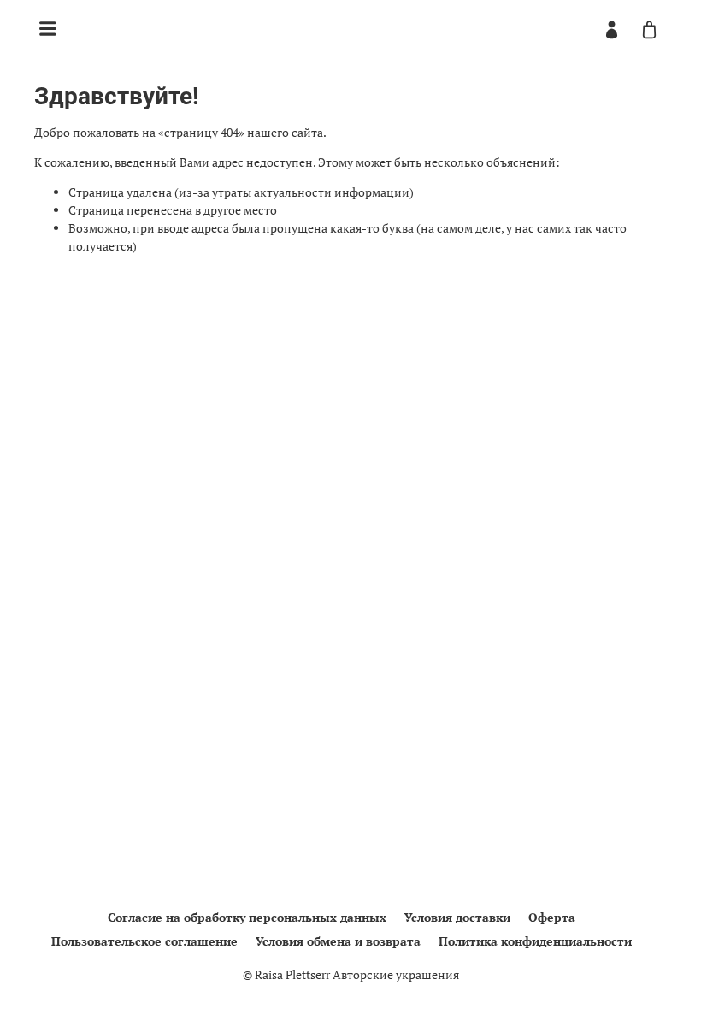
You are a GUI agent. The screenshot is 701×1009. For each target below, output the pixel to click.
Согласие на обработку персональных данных (247, 917)
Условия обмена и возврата (338, 941)
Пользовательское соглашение (144, 941)
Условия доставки (457, 917)
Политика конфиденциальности (535, 941)
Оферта (551, 917)
